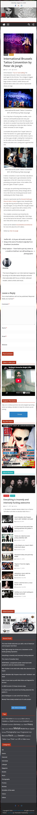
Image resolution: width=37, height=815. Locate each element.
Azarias (15, 69)
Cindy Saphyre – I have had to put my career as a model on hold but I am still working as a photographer (17, 251)
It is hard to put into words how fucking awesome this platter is (23, 527)
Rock (10, 735)
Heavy (30, 724)
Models (4, 772)
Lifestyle (4, 764)
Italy (3, 729)
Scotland (15, 736)
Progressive (24, 732)
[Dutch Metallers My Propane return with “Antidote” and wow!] (7, 519)
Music (28, 729)
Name (4, 328)
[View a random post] (33, 24)
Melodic (11, 729)
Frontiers (10, 724)
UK (19, 739)
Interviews (5, 761)
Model (22, 728)
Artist (16, 718)
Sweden (21, 735)
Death (12, 721)
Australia (19, 718)
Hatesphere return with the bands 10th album (22, 574)
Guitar (22, 724)
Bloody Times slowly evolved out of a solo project (16, 699)
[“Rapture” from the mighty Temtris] (7, 566)
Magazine (4, 768)
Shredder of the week (8, 790)
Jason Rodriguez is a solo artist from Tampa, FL (16, 695)
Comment (5, 304)
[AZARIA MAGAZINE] (18, 9)
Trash (16, 739)
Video (24, 739)
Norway (4, 732)
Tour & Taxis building (19, 73)
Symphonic (28, 736)
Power (18, 732)
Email (4, 336)
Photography (11, 732)
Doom (20, 721)
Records (5, 736)
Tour (12, 739)
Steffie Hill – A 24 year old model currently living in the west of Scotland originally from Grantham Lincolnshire (18, 241)
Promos (4, 783)
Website (4, 345)
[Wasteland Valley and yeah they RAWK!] (7, 557)
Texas (8, 739)
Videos (4, 797)
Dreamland (26, 721)
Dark (8, 721)
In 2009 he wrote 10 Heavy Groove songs (14, 686)
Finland (4, 724)
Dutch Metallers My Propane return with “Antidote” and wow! (23, 518)
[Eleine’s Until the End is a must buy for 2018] (7, 585)
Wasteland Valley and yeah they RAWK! (23, 555)
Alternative (9, 719)
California (27, 718)
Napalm (32, 729)
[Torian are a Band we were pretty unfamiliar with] (7, 538)
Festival (31, 721)
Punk (30, 732)
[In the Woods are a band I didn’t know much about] (7, 547)
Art (13, 718)
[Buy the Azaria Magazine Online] (18, 425)
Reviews (12, 495)
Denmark (16, 721)
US (21, 739)
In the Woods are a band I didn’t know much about (23, 546)
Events (5, 54)
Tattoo (11, 54)
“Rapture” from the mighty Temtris (22, 565)
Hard (25, 724)
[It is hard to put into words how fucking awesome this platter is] (7, 529)
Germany (17, 724)
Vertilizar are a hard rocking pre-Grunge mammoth (23, 593)
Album (3, 718)
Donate (20, 414)
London (6, 728)
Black (23, 718)
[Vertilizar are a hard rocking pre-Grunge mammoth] (7, 594)
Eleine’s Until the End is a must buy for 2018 (23, 583)
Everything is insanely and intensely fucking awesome (16, 501)
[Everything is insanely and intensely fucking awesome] (18, 484)
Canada (4, 721)
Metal (17, 728)
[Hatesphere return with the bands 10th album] (7, 575)
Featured (6, 495)
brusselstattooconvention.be (24, 225)
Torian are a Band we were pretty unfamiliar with (22, 537)
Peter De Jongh (14, 231)
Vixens (28, 739)
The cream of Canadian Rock (10, 659)
